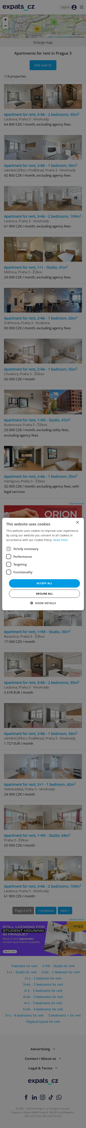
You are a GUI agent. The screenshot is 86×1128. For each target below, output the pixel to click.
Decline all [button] (44, 593)
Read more (60, 540)
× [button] (77, 522)
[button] (43, 603)
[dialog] (43, 564)
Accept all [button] (44, 583)
